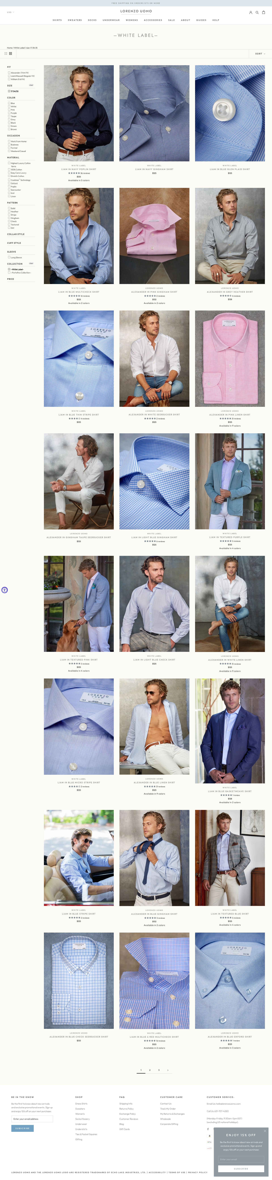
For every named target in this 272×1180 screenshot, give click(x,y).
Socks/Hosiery (82, 1118)
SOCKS (92, 20)
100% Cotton (16, 169)
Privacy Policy (198, 1172)
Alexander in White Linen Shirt (230, 659)
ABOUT (185, 20)
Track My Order (168, 1108)
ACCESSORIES (153, 20)
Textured (14, 224)
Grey (12, 119)
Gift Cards (124, 1129)
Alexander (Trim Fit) (19, 72)
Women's (80, 1113)
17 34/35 (14, 91)
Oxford (13, 183)
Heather (14, 211)
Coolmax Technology (20, 179)
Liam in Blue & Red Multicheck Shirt (154, 1037)
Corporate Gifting (169, 1124)
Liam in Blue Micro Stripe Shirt (79, 782)
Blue (12, 103)
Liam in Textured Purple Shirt (229, 537)
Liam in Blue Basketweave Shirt (230, 791)
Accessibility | (158, 1172)
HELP (215, 20)
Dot (12, 228)
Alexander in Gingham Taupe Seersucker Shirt (79, 537)
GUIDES (201, 20)
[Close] (265, 1131)
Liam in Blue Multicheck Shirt (78, 292)
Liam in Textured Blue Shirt (230, 913)
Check (13, 221)
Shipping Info (125, 1103)
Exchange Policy (127, 1113)
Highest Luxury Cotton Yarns (20, 164)
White (13, 106)
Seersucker (15, 189)
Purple (13, 113)
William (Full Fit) (17, 79)
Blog (121, 1124)
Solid (12, 208)
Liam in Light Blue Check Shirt (154, 659)
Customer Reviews (128, 1118)
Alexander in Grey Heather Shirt (230, 292)
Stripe (13, 215)
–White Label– (17, 269)
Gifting (78, 1139)
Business (14, 144)
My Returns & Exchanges (172, 1113)
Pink (12, 109)
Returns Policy (126, 1108)
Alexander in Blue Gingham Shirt (154, 914)
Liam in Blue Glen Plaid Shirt (230, 169)
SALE (171, 20)
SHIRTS (57, 20)
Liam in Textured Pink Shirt (79, 659)
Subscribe (241, 1169)
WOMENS (132, 20)
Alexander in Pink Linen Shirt (229, 414)
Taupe (13, 116)
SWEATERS (75, 20)
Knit (12, 193)
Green (13, 126)
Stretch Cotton (17, 176)
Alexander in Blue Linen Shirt (154, 782)
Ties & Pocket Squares (86, 1134)
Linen (13, 196)
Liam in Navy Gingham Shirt (154, 169)
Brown (13, 129)
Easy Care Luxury (18, 172)
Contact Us (165, 1103)
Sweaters (80, 1108)
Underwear (81, 1124)
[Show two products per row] (6, 53)
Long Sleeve (16, 257)
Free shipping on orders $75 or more (136, 3)
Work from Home (18, 141)
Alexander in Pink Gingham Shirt (154, 292)
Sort (259, 53)
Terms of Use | (177, 1172)
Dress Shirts (81, 1103)
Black (13, 123)
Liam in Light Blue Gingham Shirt (154, 537)
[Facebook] (208, 1129)
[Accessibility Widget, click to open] (4, 590)
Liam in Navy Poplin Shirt (78, 169)
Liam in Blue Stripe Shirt (79, 913)
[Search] (257, 12)
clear (31, 85)
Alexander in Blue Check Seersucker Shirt (79, 1036)
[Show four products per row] (10, 53)
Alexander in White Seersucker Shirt (154, 414)
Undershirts (81, 1129)
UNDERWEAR (111, 20)
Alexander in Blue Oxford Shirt (230, 1036)
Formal (13, 148)
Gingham (14, 218)
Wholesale (165, 1118)
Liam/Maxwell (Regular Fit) (22, 76)
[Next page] (167, 1070)
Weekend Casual (18, 151)
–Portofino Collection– (20, 272)
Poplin (13, 186)
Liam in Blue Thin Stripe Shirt (79, 414)
